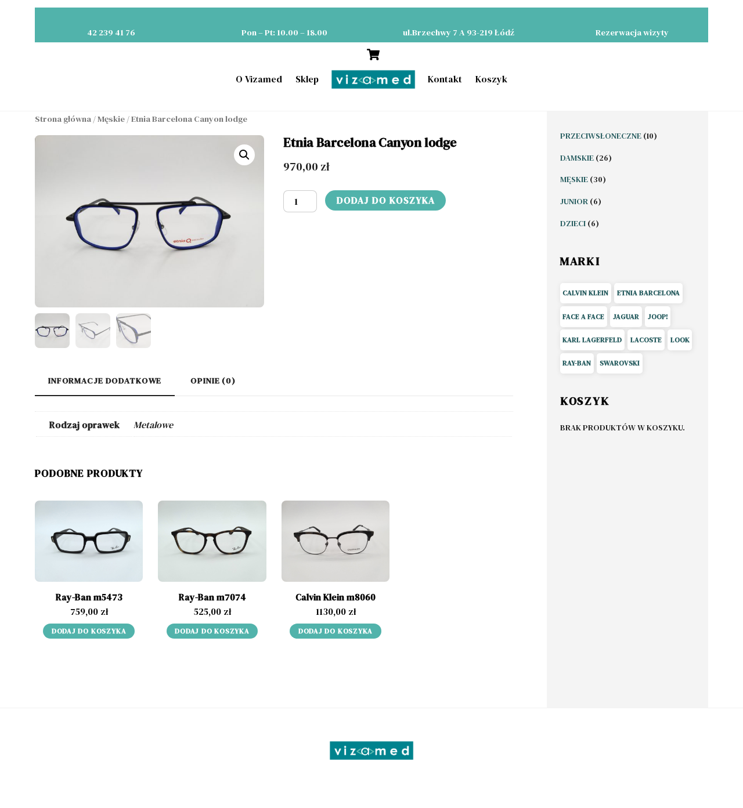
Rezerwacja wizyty (632, 32)
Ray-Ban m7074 (212, 596)
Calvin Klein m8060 (335, 596)
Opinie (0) (213, 380)
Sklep (307, 79)
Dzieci (573, 223)
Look (680, 340)
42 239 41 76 (111, 32)
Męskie (111, 119)
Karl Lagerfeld (592, 340)
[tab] (105, 381)
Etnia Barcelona (648, 293)
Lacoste (646, 340)
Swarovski (620, 363)
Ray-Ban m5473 (89, 596)
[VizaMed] (373, 79)
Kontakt (445, 79)
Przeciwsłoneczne (601, 136)
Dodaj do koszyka (386, 200)
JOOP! (658, 316)
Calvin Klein (585, 293)
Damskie (578, 158)
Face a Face (583, 316)
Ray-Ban (576, 363)
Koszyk (491, 79)
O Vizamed (259, 79)
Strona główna (63, 119)
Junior (575, 201)
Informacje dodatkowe (104, 380)
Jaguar (626, 316)
